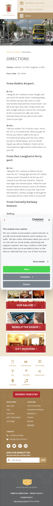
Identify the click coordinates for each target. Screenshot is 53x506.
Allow (26, 269)
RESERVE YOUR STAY (35, 3)
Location (17, 52)
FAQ (8, 410)
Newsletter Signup (25, 327)
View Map (30, 425)
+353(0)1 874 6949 (34, 9)
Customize (25, 277)
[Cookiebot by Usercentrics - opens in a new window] (32, 220)
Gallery (10, 406)
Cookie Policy (26, 497)
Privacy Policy (36, 493)
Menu (28, 16)
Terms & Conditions (19, 493)
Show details (39, 261)
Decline (26, 284)
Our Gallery (25, 305)
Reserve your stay (26, 394)
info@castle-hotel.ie (18, 439)
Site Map (11, 421)
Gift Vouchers (25, 349)
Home (9, 52)
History (10, 413)
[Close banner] (49, 220)
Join (43, 460)
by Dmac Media (26, 501)
